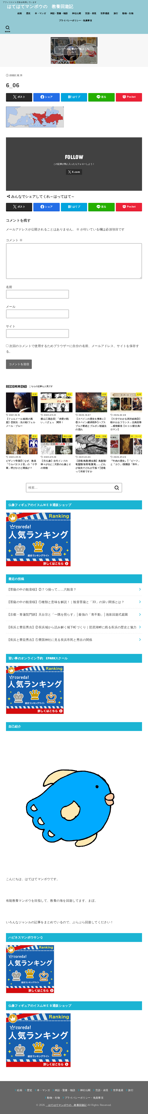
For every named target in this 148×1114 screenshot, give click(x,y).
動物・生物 (127, 13)
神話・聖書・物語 (59, 13)
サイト (10, 326)
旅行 (116, 13)
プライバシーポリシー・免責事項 (75, 20)
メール (10, 306)
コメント (14, 240)
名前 (9, 287)
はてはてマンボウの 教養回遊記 (38, 6)
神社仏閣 (76, 13)
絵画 (20, 13)
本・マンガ (40, 13)
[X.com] (74, 172)
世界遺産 (105, 13)
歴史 (28, 13)
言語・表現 (90, 13)
